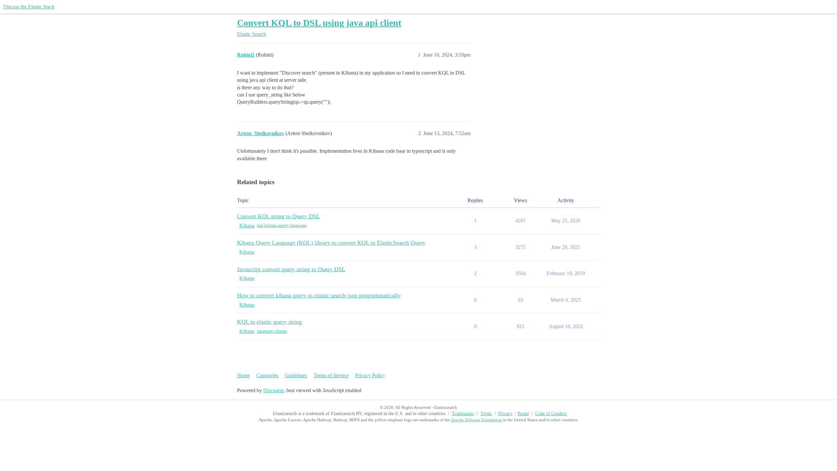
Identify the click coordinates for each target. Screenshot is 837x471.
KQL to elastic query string (269, 322)
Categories (267, 375)
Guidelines (296, 375)
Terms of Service (331, 375)
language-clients (272, 331)
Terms (486, 413)
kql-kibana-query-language (282, 225)
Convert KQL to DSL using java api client (319, 23)
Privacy (505, 413)
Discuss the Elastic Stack (29, 6)
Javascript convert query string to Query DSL (291, 269)
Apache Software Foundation (476, 419)
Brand (523, 413)
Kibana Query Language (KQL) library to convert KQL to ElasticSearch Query (331, 242)
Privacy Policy (370, 375)
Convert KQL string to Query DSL (278, 216)
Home (243, 375)
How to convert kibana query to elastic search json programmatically (319, 295)
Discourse (273, 390)
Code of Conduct (551, 413)
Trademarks (463, 413)
